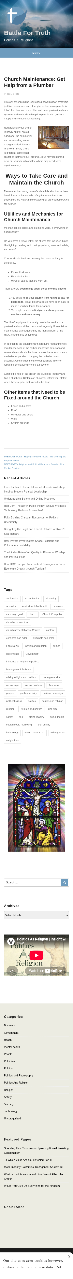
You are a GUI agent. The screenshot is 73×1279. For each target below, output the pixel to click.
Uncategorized (12, 1118)
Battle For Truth (27, 32)
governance (12, 653)
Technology (10, 1111)
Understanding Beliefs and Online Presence (29, 498)
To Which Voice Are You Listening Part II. (28, 1159)
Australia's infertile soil (34, 606)
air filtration (12, 598)
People (8, 1054)
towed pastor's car (34, 732)
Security (9, 1104)
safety (9, 717)
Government (32, 653)
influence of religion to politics (22, 661)
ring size (53, 709)
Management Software (18, 669)
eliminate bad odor (16, 638)
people (10, 693)
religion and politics (31, 709)
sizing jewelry (36, 717)
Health (8, 1039)
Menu (36, 53)
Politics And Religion (16, 1082)
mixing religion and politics (21, 677)
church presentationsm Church (23, 630)
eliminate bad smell (44, 638)
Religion (13, 94)
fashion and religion (36, 646)
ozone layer (12, 685)
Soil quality (44, 724)
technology (12, 732)
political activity (28, 693)
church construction (17, 622)
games (56, 646)
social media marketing (19, 724)
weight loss (12, 740)
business (58, 606)
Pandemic (54, 685)
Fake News (12, 646)
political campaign (53, 693)
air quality (51, 598)
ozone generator (51, 677)
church (32, 614)
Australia (11, 606)
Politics (8, 1068)
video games (57, 732)
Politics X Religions (18, 40)
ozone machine (33, 685)
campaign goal (14, 614)
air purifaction (32, 598)
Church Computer (52, 614)
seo (21, 717)
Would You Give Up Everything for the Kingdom (32, 1185)
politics (32, 701)
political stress (14, 701)
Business (9, 1025)
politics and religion (52, 701)
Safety (8, 1097)
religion (10, 709)
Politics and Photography (18, 1075)
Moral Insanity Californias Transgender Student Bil (33, 1166)
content (50, 630)
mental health (12, 1046)
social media (57, 717)
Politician (9, 1061)
